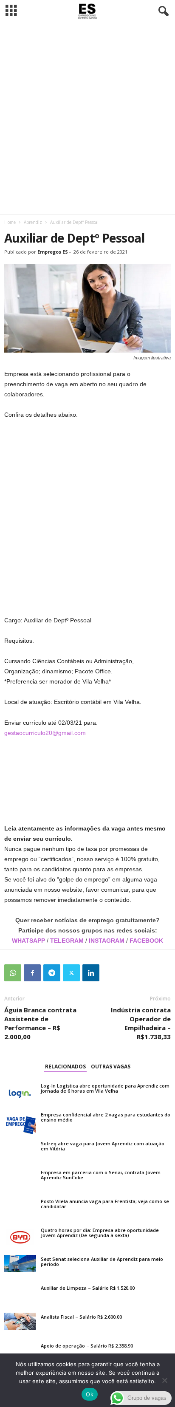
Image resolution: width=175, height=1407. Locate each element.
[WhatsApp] (12, 972)
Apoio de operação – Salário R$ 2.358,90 (87, 1345)
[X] (71, 972)
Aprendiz (33, 222)
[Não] (164, 1380)
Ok (89, 1394)
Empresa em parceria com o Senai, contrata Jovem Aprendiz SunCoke (101, 1175)
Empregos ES (52, 252)
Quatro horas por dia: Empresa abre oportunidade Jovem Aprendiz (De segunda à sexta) (100, 1232)
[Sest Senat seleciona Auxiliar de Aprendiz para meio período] (20, 1263)
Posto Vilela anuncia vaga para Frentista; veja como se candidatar (105, 1203)
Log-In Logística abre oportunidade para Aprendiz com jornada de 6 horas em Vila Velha (105, 1088)
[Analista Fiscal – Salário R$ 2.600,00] (20, 1321)
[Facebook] (32, 972)
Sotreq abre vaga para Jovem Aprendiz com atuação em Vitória (102, 1146)
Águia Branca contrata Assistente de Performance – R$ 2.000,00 (40, 1023)
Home (10, 222)
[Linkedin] (90, 972)
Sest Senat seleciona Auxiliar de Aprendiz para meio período (102, 1261)
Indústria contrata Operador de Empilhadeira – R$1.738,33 (141, 1023)
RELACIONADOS (65, 1066)
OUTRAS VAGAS (110, 1066)
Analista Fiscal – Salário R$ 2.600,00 (81, 1317)
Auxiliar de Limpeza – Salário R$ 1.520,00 (88, 1288)
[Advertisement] (87, 118)
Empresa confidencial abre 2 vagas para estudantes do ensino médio (105, 1117)
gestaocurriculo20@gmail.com (45, 732)
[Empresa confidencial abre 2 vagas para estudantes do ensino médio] (20, 1122)
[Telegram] (51, 972)
